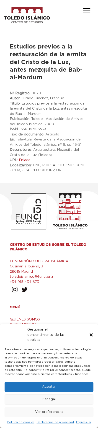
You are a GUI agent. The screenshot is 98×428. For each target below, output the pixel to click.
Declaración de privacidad (55, 422)
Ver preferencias (49, 412)
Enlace (24, 160)
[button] (91, 335)
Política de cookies (20, 422)
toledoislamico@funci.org (31, 276)
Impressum (83, 422)
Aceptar (49, 386)
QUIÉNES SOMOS (25, 319)
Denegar (49, 399)
